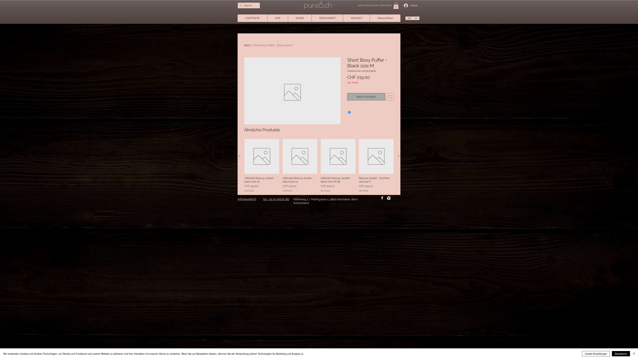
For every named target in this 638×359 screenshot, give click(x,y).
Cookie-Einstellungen (596, 353)
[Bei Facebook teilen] (349, 112)
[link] (396, 5)
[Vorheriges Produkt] (240, 156)
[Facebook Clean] (382, 198)
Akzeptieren (621, 353)
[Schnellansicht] (261, 156)
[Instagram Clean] (388, 198)
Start (247, 45)
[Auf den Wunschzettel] (390, 96)
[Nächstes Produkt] (398, 156)
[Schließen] (634, 353)
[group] (319, 165)
